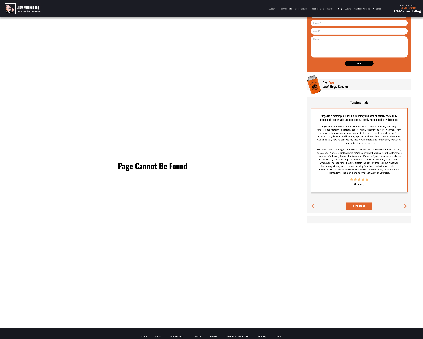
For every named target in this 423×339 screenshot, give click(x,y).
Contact (377, 9)
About (272, 9)
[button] (313, 206)
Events (348, 9)
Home (143, 336)
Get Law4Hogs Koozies (336, 84)
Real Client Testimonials (237, 336)
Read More (359, 206)
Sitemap (262, 336)
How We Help (286, 9)
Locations (196, 336)
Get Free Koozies (362, 9)
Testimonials (318, 9)
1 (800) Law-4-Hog (407, 11)
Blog (340, 9)
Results (331, 9)
